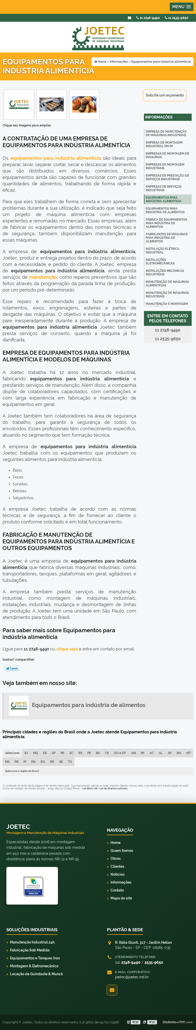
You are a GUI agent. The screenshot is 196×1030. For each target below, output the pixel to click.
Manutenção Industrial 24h (32, 942)
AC (152, 753)
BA (98, 753)
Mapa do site (121, 898)
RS (80, 753)
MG (35, 753)
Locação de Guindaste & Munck (36, 974)
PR (62, 753)
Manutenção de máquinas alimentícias (167, 283)
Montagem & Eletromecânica (34, 966)
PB (16, 762)
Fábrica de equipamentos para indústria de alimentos (166, 223)
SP (53, 753)
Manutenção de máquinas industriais (167, 294)
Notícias (118, 874)
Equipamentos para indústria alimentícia (163, 199)
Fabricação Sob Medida (30, 950)
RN (33, 762)
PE (89, 753)
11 (177, 18)
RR (52, 762)
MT (188, 753)
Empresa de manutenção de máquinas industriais (166, 133)
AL (161, 753)
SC (71, 753)
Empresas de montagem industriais (165, 166)
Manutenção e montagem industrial (167, 305)
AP (170, 753)
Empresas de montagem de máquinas (167, 155)
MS (7, 762)
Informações (159, 117)
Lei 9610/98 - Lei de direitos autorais (105, 788)
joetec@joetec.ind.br (132, 977)
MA (179, 753)
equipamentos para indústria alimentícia (55, 158)
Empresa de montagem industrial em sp (164, 144)
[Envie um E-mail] (129, 18)
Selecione (12, 753)
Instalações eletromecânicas (160, 261)
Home (115, 843)
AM (133, 753)
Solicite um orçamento (165, 95)
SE (61, 762)
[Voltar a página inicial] (98, 36)
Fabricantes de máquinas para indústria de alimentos (167, 237)
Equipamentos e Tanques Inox (35, 958)
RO (43, 762)
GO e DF (120, 753)
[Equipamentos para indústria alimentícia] (19, 104)
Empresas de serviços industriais (163, 188)
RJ (26, 753)
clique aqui (67, 649)
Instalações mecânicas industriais (165, 272)
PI (24, 762)
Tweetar (12, 668)
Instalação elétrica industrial (162, 250)
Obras (116, 858)
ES (45, 753)
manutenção (43, 277)
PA (142, 753)
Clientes (117, 866)
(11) (127, 962)
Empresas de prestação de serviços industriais (167, 177)
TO (70, 762)
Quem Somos (122, 851)
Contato (117, 890)
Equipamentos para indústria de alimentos (165, 210)
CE (107, 753)
